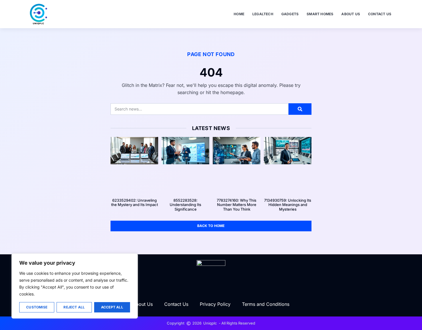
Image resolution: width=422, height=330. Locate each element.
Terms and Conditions (265, 304)
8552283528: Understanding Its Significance (185, 204)
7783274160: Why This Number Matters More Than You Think (236, 204)
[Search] (300, 109)
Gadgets (290, 14)
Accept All (112, 307)
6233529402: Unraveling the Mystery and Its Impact (134, 202)
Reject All (74, 307)
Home (239, 14)
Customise (36, 307)
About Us (350, 14)
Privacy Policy (215, 304)
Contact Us (379, 14)
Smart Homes (320, 14)
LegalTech (262, 14)
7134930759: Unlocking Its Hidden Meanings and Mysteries (287, 204)
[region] (74, 285)
